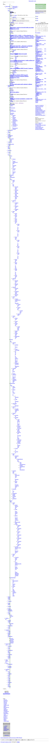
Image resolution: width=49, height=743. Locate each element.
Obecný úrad (6, 692)
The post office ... (9, 148)
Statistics (10, 737)
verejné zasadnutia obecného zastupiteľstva (39, 129)
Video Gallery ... (7, 661)
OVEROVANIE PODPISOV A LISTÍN (40, 111)
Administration (6, 737)
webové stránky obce (39, 127)
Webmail (20, 737)
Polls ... (9, 676)
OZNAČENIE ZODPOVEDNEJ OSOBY (38, 109)
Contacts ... (7, 629)
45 (20, 23)
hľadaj (23, 18)
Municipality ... (15, 6)
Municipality (31, 0)
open (42, 122)
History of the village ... (9, 598)
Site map (14, 737)
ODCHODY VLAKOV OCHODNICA (40, 113)
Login (34, 0)
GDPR (17, 737)
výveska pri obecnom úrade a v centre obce (40, 126)
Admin (15, 15)
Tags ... (9, 672)
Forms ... (9, 679)
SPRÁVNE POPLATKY (40, 115)
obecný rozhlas (38, 123)
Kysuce (9, 608)
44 (19, 23)
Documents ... (15, 7)
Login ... (7, 663)
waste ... (9, 628)
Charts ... (9, 681)
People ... (9, 632)
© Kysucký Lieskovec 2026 (5, 741)
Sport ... (9, 649)
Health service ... (9, 657)
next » (22, 23)
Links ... (9, 613)
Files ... (14, 8)
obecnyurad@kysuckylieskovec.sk (8, 693)
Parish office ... (9, 604)
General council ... (9, 621)
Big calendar (37, 32)
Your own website (9, 685)
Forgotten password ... (9, 667)
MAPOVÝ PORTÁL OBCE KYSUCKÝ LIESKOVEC (39, 106)
